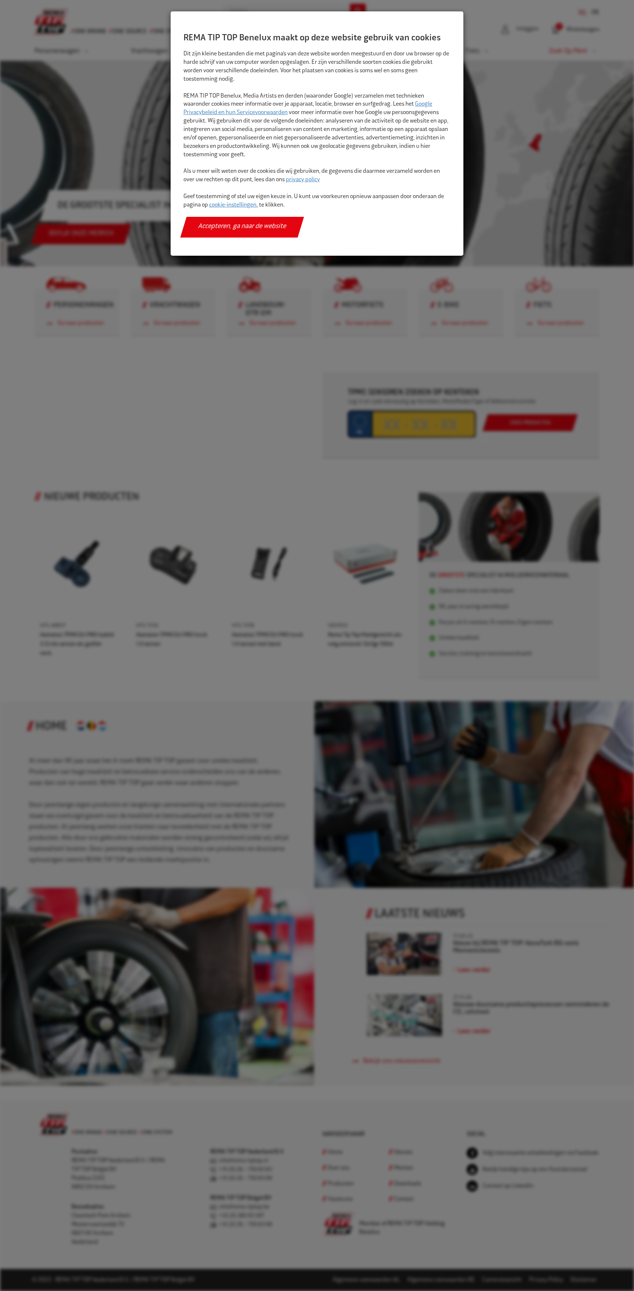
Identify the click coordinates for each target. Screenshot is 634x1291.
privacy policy (303, 180)
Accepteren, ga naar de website (242, 227)
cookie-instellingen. (233, 205)
